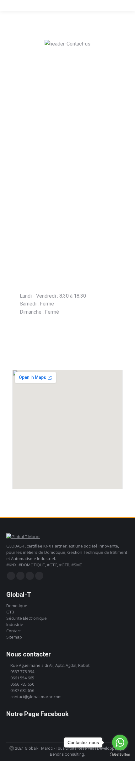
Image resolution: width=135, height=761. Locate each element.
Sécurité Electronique (26, 618)
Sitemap (14, 637)
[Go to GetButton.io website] (120, 755)
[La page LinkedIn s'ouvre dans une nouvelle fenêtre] (30, 576)
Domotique (16, 605)
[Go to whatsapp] (120, 742)
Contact (13, 631)
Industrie (14, 624)
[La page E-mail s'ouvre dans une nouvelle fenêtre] (39, 576)
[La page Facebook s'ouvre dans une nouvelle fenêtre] (11, 576)
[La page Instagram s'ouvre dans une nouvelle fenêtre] (20, 576)
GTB (10, 612)
